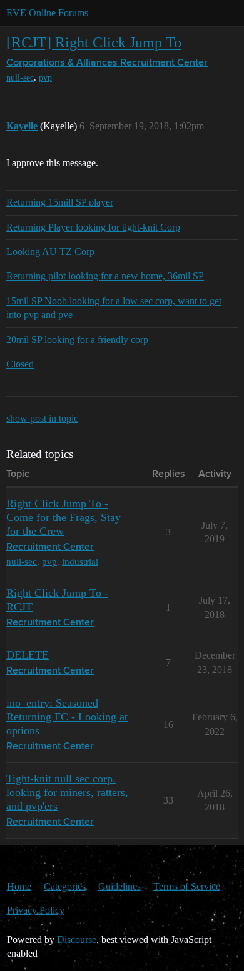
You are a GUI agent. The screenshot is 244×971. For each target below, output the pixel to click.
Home (19, 886)
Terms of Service (186, 886)
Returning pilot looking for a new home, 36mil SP (105, 276)
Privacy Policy (35, 910)
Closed (20, 364)
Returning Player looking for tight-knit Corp (93, 227)
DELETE (27, 655)
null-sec (20, 77)
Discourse (76, 939)
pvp (45, 77)
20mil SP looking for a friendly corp (77, 339)
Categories (65, 886)
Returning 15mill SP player (59, 202)
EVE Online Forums (47, 12)
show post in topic (42, 418)
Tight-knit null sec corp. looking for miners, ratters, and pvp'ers (67, 792)
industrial (80, 561)
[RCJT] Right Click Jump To (93, 42)
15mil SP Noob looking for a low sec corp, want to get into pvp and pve (113, 308)
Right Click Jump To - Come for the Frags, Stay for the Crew (63, 517)
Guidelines (119, 886)
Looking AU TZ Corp (50, 251)
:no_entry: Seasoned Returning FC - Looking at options (67, 717)
